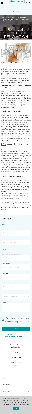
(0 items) (29, 2)
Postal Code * (5, 283)
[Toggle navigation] (2, 3)
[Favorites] (26, 3)
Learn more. (5, 406)
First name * (5, 229)
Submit (16, 329)
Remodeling (23, 17)
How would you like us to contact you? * (12, 254)
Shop (5, 378)
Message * (4, 302)
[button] (23, 3)
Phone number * (6, 263)
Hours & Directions (16, 347)
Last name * (5, 238)
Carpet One (4, 17)
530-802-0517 (16, 11)
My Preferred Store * (7, 293)
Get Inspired (7, 384)
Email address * (6, 273)
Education (6, 391)
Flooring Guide (13, 17)
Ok (16, 408)
